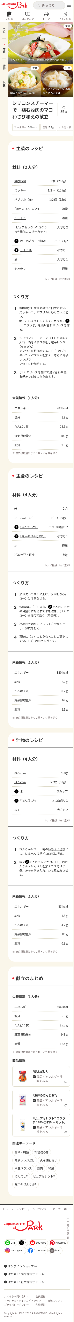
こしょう (20, 218)
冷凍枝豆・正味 (24, 555)
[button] (49, 5)
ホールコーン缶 (24, 518)
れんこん (20, 773)
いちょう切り (56, 849)
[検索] (38, 5)
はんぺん (20, 782)
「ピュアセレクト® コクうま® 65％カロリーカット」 (31, 229)
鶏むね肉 (20, 181)
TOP (5, 1209)
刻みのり (20, 268)
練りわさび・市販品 (33, 241)
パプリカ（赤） (24, 199)
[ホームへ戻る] (14, 5)
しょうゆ (26, 250)
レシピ (20, 1209)
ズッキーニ (21, 190)
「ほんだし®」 (29, 527)
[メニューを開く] (69, 5)
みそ (17, 810)
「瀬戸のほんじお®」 (27, 209)
